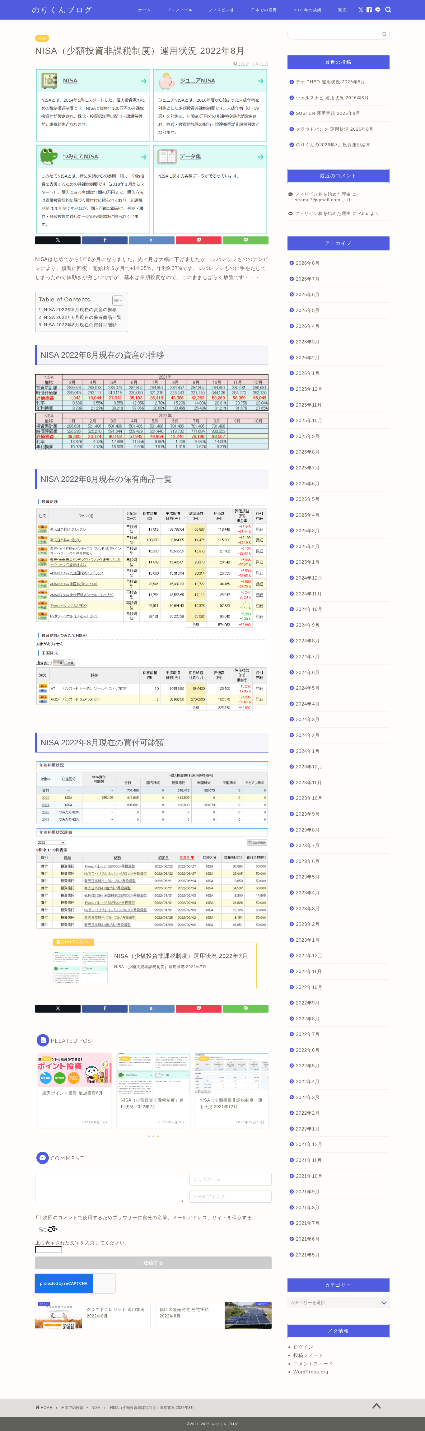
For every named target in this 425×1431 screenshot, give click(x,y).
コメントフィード (313, 1363)
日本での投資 (264, 9)
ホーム (144, 9)
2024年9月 (308, 625)
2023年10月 (309, 798)
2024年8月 (308, 640)
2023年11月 (309, 782)
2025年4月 (308, 515)
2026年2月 (308, 357)
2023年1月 (308, 940)
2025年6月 (308, 483)
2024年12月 (309, 577)
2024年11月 (309, 593)
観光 (342, 9)
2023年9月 (308, 814)
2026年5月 (308, 310)
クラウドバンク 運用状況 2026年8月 (335, 129)
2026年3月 (308, 341)
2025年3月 (308, 530)
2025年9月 (308, 436)
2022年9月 (308, 1002)
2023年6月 (308, 861)
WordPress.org (310, 1371)
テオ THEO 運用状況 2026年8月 (330, 82)
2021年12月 (309, 1144)
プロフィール (180, 9)
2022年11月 (309, 971)
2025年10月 (309, 420)
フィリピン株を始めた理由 (323, 194)
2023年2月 (308, 924)
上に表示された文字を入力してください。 (82, 1242)
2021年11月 (309, 1160)
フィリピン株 (221, 9)
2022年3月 (308, 1097)
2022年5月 (308, 1065)
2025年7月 (308, 467)
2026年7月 (308, 279)
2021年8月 (308, 1207)
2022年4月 (308, 1081)
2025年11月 (309, 405)
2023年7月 (308, 845)
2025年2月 (308, 546)
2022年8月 (308, 1018)
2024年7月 (308, 656)
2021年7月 (308, 1223)
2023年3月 (308, 908)
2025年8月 (308, 451)
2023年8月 (308, 829)
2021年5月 (308, 1254)
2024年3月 (308, 719)
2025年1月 (308, 562)
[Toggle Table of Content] (115, 300)
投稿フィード (308, 1355)
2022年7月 (308, 1034)
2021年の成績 (308, 9)
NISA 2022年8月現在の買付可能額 (80, 324)
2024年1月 (308, 751)
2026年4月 (308, 326)
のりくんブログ (62, 9)
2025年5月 (308, 499)
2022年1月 (308, 1128)
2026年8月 (308, 263)
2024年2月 (308, 735)
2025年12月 (309, 389)
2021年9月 (308, 1191)
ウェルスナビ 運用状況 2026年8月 (332, 98)
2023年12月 (309, 766)
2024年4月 (308, 703)
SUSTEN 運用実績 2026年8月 (328, 113)
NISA (42, 38)
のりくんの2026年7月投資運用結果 (333, 144)
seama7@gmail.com (317, 200)
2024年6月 (308, 672)
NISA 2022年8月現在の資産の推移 (80, 309)
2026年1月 (308, 373)
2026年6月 (308, 294)
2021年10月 (309, 1176)
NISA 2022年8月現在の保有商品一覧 (83, 317)
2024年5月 (308, 688)
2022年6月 (308, 1050)
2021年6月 (308, 1239)
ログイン (303, 1346)
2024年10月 (309, 609)
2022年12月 (309, 955)
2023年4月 (308, 892)
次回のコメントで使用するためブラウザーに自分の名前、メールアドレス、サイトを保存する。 (150, 1217)
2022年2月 (308, 1113)
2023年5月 (308, 876)
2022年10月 (309, 987)
